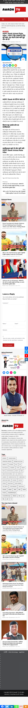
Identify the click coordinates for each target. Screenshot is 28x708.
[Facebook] (4, 65)
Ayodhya (11, 464)
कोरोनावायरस (14, 495)
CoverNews (13, 694)
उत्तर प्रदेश (18, 0)
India (22, 470)
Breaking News (6, 218)
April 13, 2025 (17, 588)
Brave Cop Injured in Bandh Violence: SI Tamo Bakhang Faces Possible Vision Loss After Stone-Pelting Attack (14, 225)
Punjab (4, 483)
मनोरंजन (13, 0)
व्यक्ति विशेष (8, 608)
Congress (12, 467)
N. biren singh (22, 477)
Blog (6, 0)
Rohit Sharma (18, 483)
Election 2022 (10, 470)
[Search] (25, 19)
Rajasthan (10, 483)
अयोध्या (19, 489)
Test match (5, 486)
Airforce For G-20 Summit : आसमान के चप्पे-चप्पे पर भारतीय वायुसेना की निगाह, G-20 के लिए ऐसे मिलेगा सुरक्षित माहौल (13, 184)
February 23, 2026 (14, 256)
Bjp (20, 464)
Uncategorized (17, 245)
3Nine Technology (13, 652)
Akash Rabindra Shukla (8, 228)
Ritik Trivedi (6, 41)
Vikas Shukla (6, 256)
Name (5, 323)
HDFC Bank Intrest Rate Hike (12, 178)
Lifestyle (15, 2)
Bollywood (5, 467)
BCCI (16, 464)
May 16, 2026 (17, 228)
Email (16, 323)
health (16, 470)
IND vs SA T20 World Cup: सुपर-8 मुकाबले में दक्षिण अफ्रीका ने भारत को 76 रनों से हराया (14, 191)
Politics (20, 480)
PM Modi (14, 480)
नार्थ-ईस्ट (9, 0)
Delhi (3, 470)
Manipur (4, 477)
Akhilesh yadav (12, 458)
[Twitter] (7, 65)
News (11, 245)
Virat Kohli (21, 486)
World (22, 245)
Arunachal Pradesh (6, 461)
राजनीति (6, 2)
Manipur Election (12, 477)
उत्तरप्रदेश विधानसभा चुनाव (12, 492)
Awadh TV (4, 464)
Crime (11, 218)
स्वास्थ (18, 2)
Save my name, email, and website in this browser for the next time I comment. (14, 339)
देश (3, 0)
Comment (6, 303)
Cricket (23, 467)
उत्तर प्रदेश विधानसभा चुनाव (6, 495)
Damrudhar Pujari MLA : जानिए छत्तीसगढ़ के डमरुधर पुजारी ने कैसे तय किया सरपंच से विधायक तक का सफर (13, 614)
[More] (15, 65)
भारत (23, 495)
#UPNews (4, 458)
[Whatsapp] (12, 65)
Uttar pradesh (13, 486)
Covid (18, 467)
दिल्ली (19, 495)
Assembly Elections (18, 461)
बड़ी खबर (10, 2)
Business (12, 579)
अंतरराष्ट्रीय (4, 489)
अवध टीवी (24, 489)
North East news (6, 480)
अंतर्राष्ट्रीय (9, 489)
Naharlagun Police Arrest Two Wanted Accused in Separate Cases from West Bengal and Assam (13, 585)
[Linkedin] (10, 65)
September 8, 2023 (14, 41)
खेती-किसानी (5, 247)
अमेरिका (15, 489)
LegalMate (21, 652)
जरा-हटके (15, 218)
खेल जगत (23, 0)
